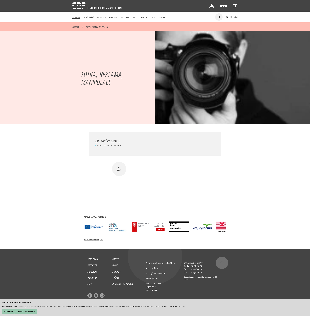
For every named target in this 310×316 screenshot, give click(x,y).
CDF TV (144, 17)
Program (76, 17)
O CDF (114, 264)
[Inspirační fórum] (235, 5)
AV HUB (161, 17)
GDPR (89, 283)
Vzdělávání (88, 17)
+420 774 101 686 (153, 283)
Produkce (125, 17)
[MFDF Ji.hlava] (211, 5)
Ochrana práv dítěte (122, 283)
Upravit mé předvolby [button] (26, 311)
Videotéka (101, 17)
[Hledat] (219, 17)
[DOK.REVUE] (223, 5)
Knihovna (113, 17)
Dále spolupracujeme (93, 240)
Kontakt (116, 271)
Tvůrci (135, 17)
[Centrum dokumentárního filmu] (78, 5)
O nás (152, 17)
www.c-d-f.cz (151, 290)
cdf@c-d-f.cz (151, 287)
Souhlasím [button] (8, 311)
